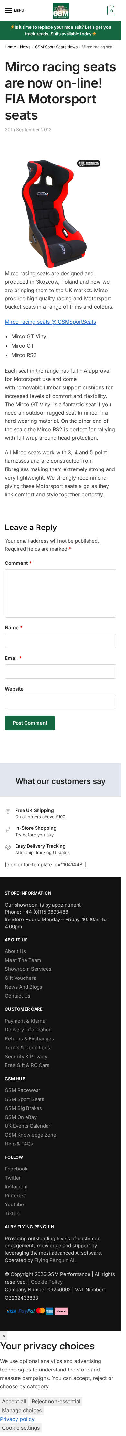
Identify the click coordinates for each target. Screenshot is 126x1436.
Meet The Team (23, 960)
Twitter (13, 1178)
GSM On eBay (21, 1117)
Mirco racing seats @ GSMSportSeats (50, 321)
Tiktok (12, 1213)
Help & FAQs (19, 1144)
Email (13, 658)
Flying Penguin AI (54, 1260)
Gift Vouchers (20, 978)
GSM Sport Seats (24, 1099)
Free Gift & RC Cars (27, 1065)
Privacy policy (17, 1419)
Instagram (16, 1186)
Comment (18, 563)
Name (14, 627)
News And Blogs (23, 987)
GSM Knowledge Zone (30, 1135)
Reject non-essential (56, 1401)
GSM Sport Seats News (56, 46)
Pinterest (15, 1196)
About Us (15, 951)
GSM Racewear (22, 1090)
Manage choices (22, 1410)
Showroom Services (28, 969)
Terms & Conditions (27, 1047)
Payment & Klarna (25, 1021)
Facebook (16, 1169)
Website (14, 689)
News (25, 46)
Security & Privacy (26, 1056)
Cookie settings (21, 1427)
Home (10, 46)
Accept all (14, 1401)
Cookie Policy (47, 1282)
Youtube (14, 1204)
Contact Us (17, 996)
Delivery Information (28, 1030)
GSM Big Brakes (23, 1108)
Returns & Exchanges (29, 1039)
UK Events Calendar (27, 1126)
